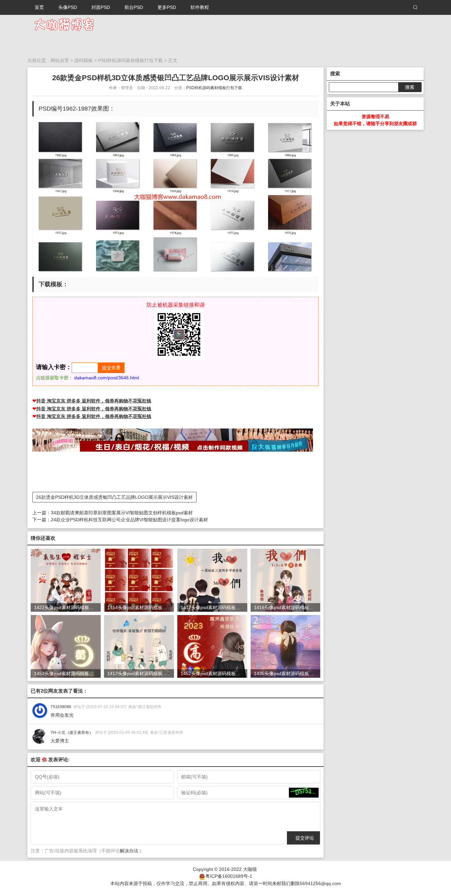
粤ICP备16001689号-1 (228, 876)
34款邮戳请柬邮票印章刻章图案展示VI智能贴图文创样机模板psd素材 (122, 512)
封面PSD (100, 7)
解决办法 (129, 850)
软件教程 (200, 7)
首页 (39, 7)
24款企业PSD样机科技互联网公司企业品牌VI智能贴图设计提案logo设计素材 (129, 519)
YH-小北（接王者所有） (72, 732)
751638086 (61, 706)
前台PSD (133, 7)
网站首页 (60, 60)
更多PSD (166, 7)
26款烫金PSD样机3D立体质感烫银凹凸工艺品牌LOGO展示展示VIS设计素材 (114, 497)
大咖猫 (250, 869)
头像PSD (67, 7)
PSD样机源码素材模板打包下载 (130, 60)
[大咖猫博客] (63, 23)
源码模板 (83, 60)
